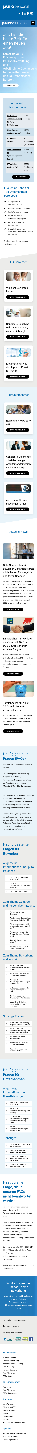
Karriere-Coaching (10, 1370)
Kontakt (6, 1413)
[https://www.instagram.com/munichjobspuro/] (25, 13)
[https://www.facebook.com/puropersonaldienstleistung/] (22, 13)
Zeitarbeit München (10, 1437)
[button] (33, 23)
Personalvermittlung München (14, 1433)
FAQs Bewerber (9, 1376)
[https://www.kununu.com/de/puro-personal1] (18, 1339)
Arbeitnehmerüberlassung (13, 1364)
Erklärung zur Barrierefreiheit (14, 1423)
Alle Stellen (21, 177)
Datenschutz (8, 1416)
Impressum (7, 1419)
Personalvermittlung (11, 1361)
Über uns (11, 85)
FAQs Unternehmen (10, 1393)
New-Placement (9, 1373)
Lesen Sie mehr (13, 609)
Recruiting (7, 1387)
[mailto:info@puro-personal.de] (32, 13)
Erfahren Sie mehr (17, 297)
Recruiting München (10, 1440)
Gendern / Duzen (9, 1410)
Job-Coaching (8, 1367)
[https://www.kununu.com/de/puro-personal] (28, 13)
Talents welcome (9, 1358)
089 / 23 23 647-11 (20, 1302)
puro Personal (8, 1404)
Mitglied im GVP (9, 1407)
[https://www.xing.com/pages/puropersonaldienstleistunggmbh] (19, 13)
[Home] (16, 6)
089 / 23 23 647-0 (13, 1326)
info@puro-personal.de (15, 1333)
